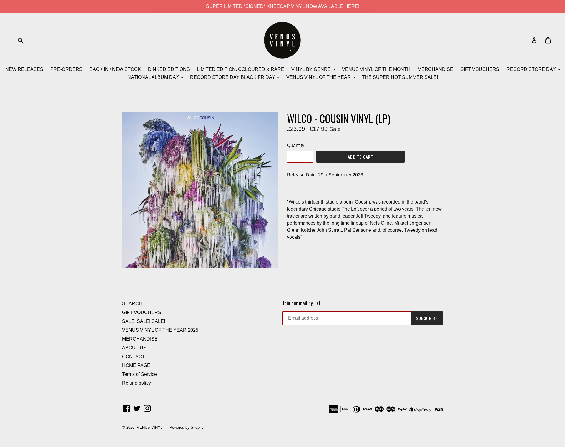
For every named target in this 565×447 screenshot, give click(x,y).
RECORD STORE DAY (531, 69)
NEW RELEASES (24, 69)
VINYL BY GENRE (311, 69)
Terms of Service (139, 374)
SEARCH (132, 303)
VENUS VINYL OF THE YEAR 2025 (160, 330)
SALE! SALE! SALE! (143, 321)
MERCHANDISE (435, 69)
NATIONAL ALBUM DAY (153, 77)
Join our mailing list (301, 303)
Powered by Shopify (187, 427)
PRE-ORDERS (66, 69)
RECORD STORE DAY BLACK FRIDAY (233, 77)
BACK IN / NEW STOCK (115, 69)
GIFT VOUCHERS (479, 69)
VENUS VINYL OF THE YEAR (319, 77)
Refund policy (136, 383)
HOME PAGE (136, 365)
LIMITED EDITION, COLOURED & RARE (240, 69)
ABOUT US (134, 347)
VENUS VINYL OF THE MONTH (376, 69)
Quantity (295, 145)
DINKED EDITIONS (169, 69)
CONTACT (133, 356)
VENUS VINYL (149, 427)
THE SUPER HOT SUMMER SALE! (400, 77)
